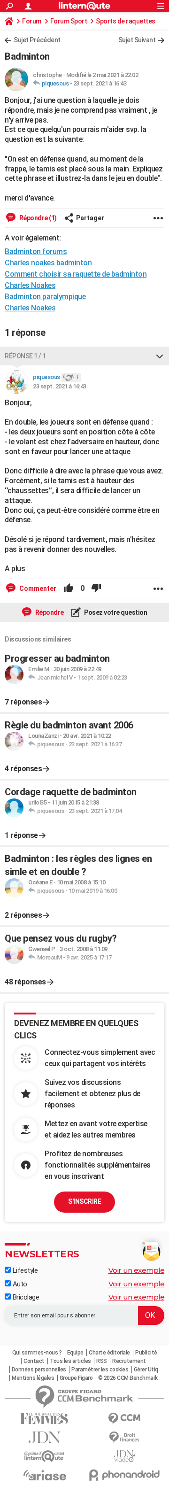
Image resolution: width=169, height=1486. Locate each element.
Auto (19, 1284)
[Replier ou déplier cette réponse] (159, 356)
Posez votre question (115, 612)
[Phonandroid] (124, 1475)
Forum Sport (68, 21)
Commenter (37, 588)
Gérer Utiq (146, 1369)
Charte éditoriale (109, 1352)
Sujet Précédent (37, 40)
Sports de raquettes (125, 21)
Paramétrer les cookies (99, 1369)
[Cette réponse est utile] (68, 588)
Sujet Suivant (137, 40)
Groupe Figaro (76, 1378)
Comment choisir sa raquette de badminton (75, 274)
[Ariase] (44, 1475)
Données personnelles (39, 1369)
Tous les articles (70, 1361)
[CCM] (124, 1418)
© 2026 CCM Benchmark (128, 1378)
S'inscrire (84, 1201)
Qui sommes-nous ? (37, 1352)
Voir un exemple (136, 1270)
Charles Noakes (30, 285)
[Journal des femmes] (44, 1418)
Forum (31, 21)
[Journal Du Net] (44, 1437)
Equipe (75, 1352)
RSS (101, 1361)
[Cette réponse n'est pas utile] (96, 588)
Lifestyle (24, 1270)
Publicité (146, 1352)
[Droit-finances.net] (124, 1437)
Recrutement (129, 1361)
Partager (90, 218)
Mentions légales (33, 1378)
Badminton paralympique (45, 296)
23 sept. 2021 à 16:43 (100, 83)
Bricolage (25, 1297)
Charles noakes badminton (48, 262)
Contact (34, 1361)
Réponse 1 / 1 (25, 356)
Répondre (49, 612)
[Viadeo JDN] (124, 1456)
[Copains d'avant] (44, 1456)
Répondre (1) (37, 218)
